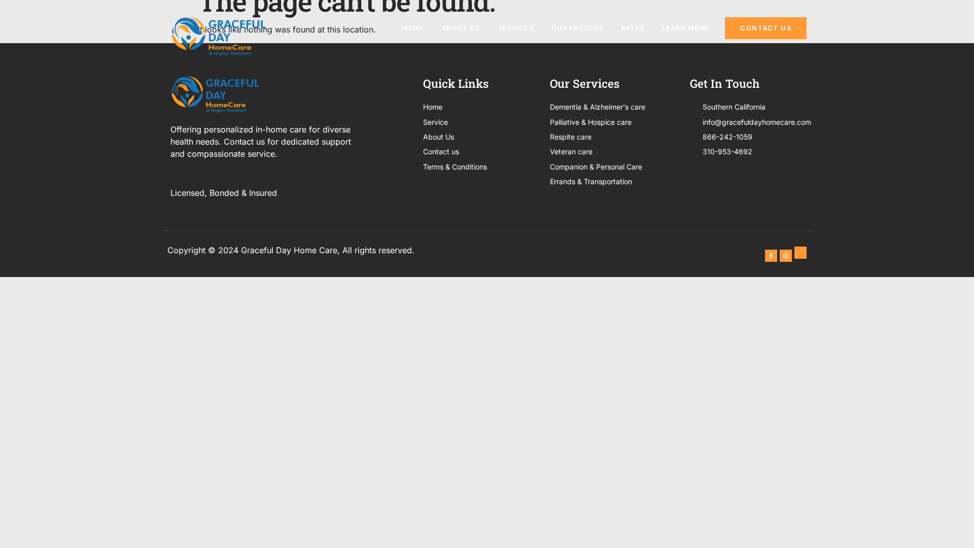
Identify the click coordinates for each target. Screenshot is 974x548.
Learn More (685, 28)
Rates (632, 28)
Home (412, 28)
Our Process (577, 28)
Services (516, 28)
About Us (460, 28)
